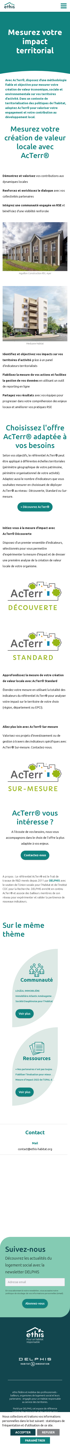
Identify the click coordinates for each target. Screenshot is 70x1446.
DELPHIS (54, 880)
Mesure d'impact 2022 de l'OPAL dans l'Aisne (39, 1079)
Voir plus (24, 1013)
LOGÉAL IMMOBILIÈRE (27, 991)
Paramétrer (35, 1440)
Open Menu (64, 5)
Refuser (48, 1432)
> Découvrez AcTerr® (35, 506)
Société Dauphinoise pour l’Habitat (34, 1001)
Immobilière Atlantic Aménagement (34, 996)
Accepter (23, 1432)
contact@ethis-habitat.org (35, 1149)
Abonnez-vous (35, 1303)
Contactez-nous (35, 855)
